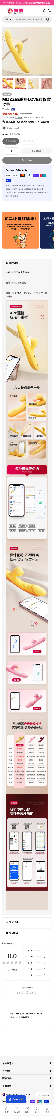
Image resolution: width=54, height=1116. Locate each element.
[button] (37, 950)
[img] (12, 963)
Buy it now (27, 160)
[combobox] (27, 19)
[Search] (47, 19)
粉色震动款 (30, 142)
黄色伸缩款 (12, 142)
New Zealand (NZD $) (17, 1094)
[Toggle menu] (4, 10)
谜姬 (13, 109)
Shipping (18, 117)
